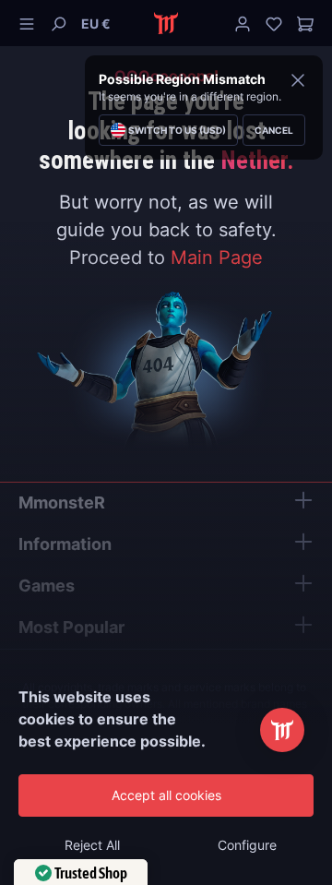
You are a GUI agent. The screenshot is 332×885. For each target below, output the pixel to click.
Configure (247, 845)
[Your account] (242, 23)
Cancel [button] (274, 130)
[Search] (58, 23)
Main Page (217, 257)
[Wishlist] (274, 23)
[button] (96, 23)
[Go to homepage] (166, 23)
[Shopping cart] (302, 23)
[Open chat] (282, 730)
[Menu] (30, 23)
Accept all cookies (166, 795)
